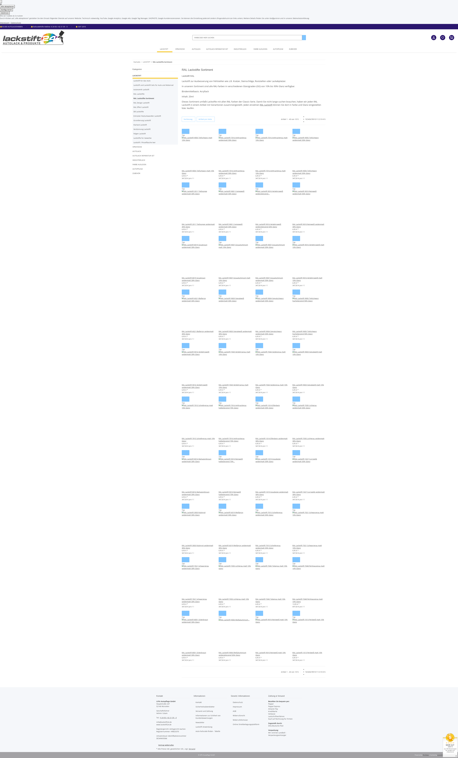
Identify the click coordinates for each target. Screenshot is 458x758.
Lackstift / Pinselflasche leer (144, 142)
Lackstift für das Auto (141, 81)
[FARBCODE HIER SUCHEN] (304, 37)
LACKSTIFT (137, 75)
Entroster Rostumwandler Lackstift (147, 116)
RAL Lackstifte (138, 94)
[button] (433, 37)
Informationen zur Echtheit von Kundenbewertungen (208, 716)
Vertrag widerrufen (166, 745)
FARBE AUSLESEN (139, 164)
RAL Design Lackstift (141, 103)
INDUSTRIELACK (139, 160)
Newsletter (200, 722)
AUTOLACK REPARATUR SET (143, 156)
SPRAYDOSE (137, 147)
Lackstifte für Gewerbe (142, 138)
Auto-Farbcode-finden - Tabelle (208, 731)
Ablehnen (5, 13)
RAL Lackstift (266, 104)
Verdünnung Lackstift (142, 129)
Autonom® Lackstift (141, 89)
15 (324, 119)
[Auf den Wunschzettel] (187, 131)
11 (317, 119)
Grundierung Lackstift (142, 120)
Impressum (4, 23)
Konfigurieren (6, 10)
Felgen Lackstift (139, 133)
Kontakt (199, 702)
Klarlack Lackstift (140, 125)
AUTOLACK (137, 151)
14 (323, 119)
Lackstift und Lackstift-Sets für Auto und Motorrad (153, 85)
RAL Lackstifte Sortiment (143, 98)
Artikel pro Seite (205, 119)
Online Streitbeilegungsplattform (246, 724)
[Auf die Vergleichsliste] (184, 131)
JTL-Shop (426, 755)
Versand (192, 749)
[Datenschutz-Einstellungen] (1, 1)
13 (321, 119)
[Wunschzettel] (442, 37)
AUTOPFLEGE (138, 169)
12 (319, 119)
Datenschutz (16, 23)
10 (315, 119)
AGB (234, 711)
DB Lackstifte (138, 111)
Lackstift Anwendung (204, 727)
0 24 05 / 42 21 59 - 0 (168, 718)
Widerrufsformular (240, 720)
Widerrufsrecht (239, 715)
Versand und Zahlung (204, 711)
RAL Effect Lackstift (140, 107)
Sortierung (188, 119)
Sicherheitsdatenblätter (205, 707)
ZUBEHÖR (136, 173)
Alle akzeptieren (7, 6)
